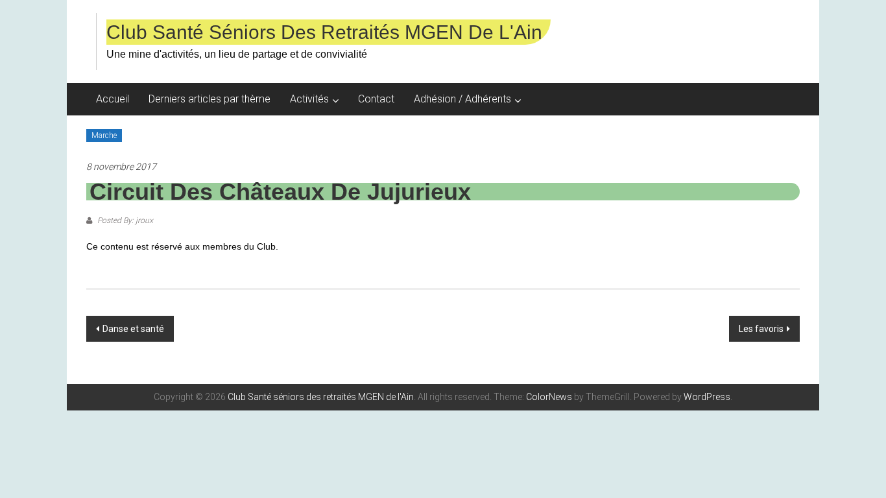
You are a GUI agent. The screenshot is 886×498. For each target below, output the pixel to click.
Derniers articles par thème (209, 99)
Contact (376, 99)
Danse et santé (133, 329)
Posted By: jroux (124, 220)
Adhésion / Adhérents (462, 99)
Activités (309, 99)
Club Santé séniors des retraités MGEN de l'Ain (324, 32)
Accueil (112, 99)
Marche (104, 135)
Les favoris (761, 329)
